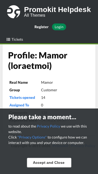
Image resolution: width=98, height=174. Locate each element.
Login (59, 27)
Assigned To (19, 105)
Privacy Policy (48, 126)
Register (41, 27)
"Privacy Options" (32, 137)
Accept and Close (49, 162)
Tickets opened (22, 97)
